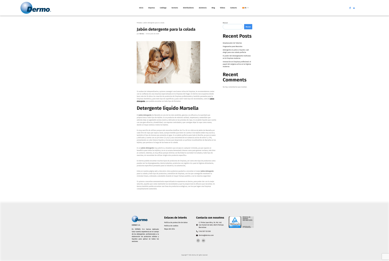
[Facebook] (350, 7)
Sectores (175, 8)
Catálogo (163, 8)
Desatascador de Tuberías (232, 43)
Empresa (151, 8)
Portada (139, 23)
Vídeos (222, 8)
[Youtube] (353, 7)
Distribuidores (188, 8)
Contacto (233, 8)
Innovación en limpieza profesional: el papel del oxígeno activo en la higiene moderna (237, 64)
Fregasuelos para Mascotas (232, 46)
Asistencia (203, 8)
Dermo (141, 34)
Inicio (141, 8)
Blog (213, 8)
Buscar (225, 23)
